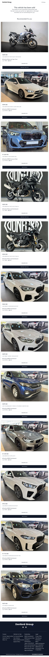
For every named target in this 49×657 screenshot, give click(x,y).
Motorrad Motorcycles (19, 639)
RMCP (36, 641)
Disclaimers (38, 639)
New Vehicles (17, 638)
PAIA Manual (38, 638)
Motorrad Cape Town (29, 646)
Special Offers (17, 641)
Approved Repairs (28, 650)
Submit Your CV (6, 638)
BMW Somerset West (29, 638)
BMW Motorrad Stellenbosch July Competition (39, 648)
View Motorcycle (24, 67)
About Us (5, 639)
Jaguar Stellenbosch (29, 643)
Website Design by (33, 654)
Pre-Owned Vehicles (18, 636)
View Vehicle (24, 117)
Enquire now (24, 63)
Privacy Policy (38, 636)
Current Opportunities (8, 636)
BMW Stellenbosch (28, 636)
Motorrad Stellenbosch (29, 645)
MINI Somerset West (29, 648)
